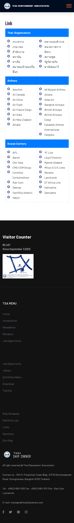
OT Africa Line (52, 182)
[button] (68, 5)
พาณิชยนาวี (51, 66)
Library (7, 370)
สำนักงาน (18, 51)
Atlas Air (49, 99)
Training (7, 390)
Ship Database (11, 413)
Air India (17, 114)
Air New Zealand (22, 119)
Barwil (16, 157)
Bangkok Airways (54, 104)
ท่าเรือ (16, 61)
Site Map (8, 440)
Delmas (17, 187)
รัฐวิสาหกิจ (50, 61)
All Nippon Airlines (54, 89)
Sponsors (8, 433)
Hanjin (16, 197)
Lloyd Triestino (52, 157)
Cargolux (49, 134)
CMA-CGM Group (22, 167)
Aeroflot (17, 89)
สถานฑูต (49, 56)
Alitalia (16, 124)
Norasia (49, 172)
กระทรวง (18, 41)
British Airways (53, 109)
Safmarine (50, 187)
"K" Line (48, 152)
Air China (18, 99)
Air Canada (19, 94)
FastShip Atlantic (23, 192)
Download (8, 383)
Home (6, 313)
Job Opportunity (12, 340)
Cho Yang (18, 162)
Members (8, 334)
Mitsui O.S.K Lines (54, 167)
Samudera (50, 192)
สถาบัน (17, 56)
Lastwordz (50, 177)
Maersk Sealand (53, 162)
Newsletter (9, 327)
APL (15, 152)
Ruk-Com (18, 182)
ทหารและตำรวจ (54, 41)
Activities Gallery (12, 377)
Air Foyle (17, 104)
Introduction (10, 320)
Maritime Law (10, 420)
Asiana (48, 94)
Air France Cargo (22, 109)
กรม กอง (18, 46)
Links (6, 427)
